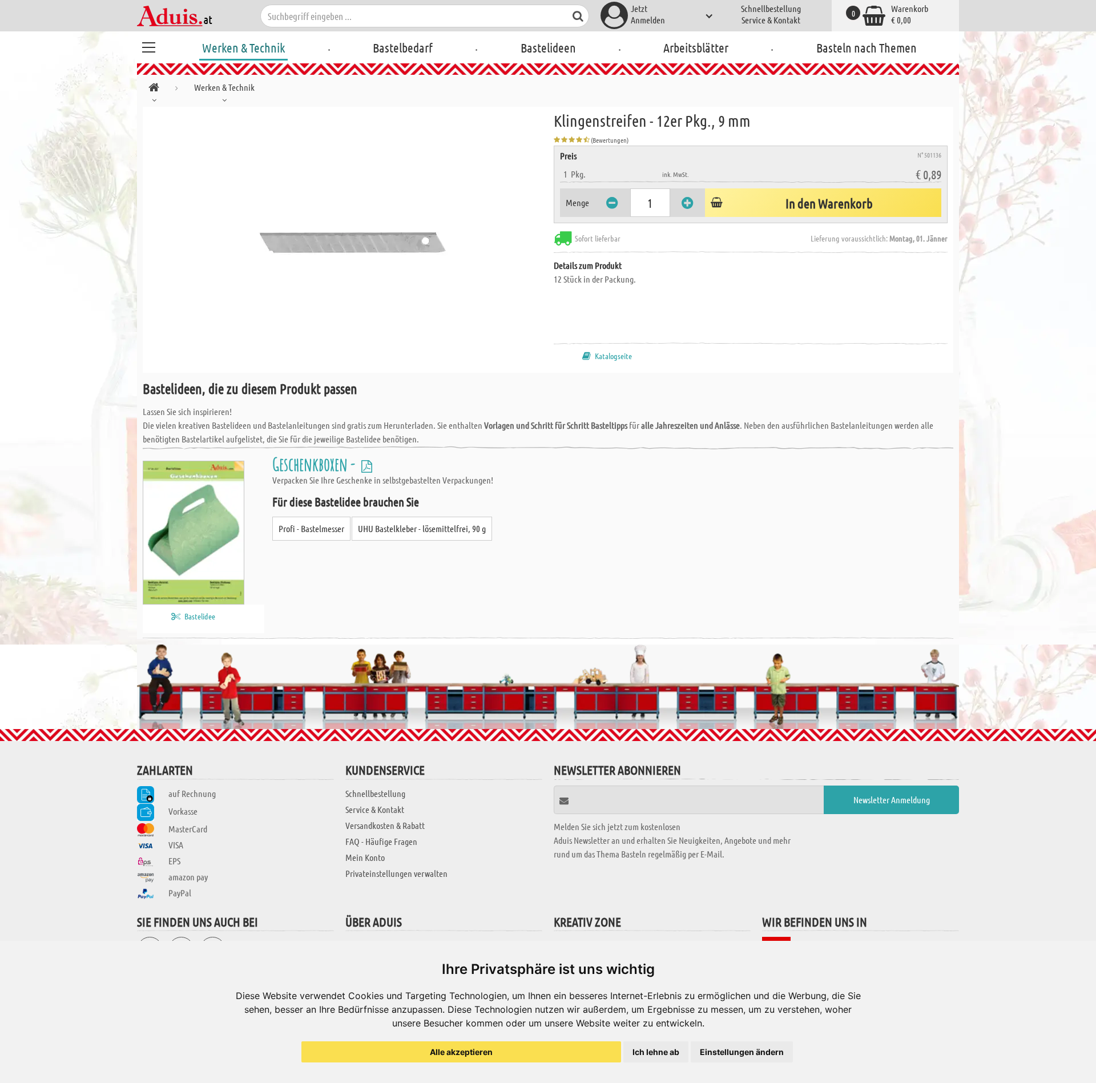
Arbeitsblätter (695, 47)
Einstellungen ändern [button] (742, 1052)
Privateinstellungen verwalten (396, 873)
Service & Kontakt (771, 19)
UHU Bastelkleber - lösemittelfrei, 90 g (422, 528)
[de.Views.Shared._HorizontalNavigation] (154, 89)
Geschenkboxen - (315, 464)
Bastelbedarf (403, 47)
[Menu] (148, 45)
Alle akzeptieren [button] (461, 1052)
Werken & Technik (243, 47)
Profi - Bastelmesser (311, 528)
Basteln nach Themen (866, 47)
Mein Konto (365, 857)
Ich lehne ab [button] (655, 1052)
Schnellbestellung (771, 8)
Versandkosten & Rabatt (385, 825)
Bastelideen (548, 47)
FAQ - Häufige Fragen (381, 841)
